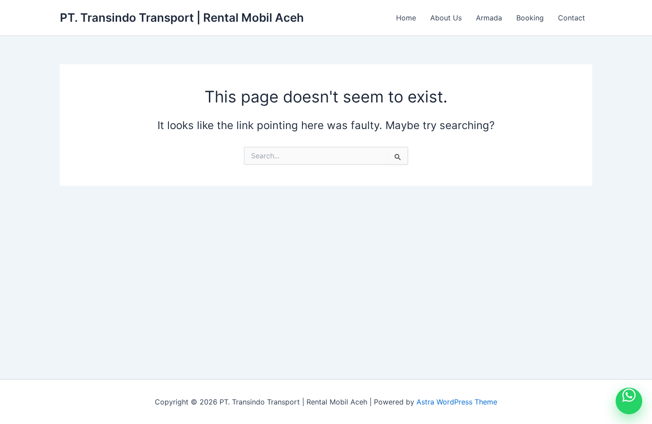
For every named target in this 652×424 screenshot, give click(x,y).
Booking (530, 17)
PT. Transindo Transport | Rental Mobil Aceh (182, 17)
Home (406, 17)
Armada (489, 17)
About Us (446, 17)
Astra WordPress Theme (456, 401)
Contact (571, 17)
